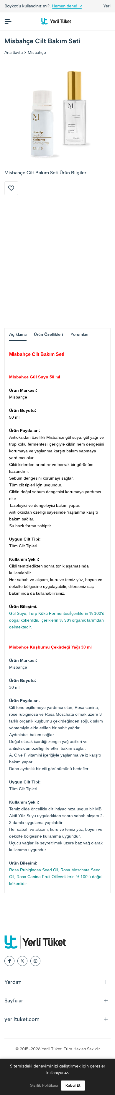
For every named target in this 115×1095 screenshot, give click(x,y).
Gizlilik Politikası (44, 1085)
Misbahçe (37, 52)
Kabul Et (72, 1085)
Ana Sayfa (13, 52)
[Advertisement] (57, 261)
